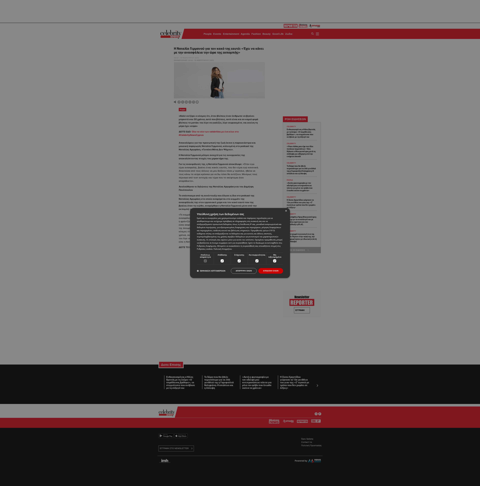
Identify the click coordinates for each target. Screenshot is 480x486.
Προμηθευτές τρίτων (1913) (263, 230)
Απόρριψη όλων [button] (244, 271)
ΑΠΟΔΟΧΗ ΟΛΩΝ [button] (270, 271)
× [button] (286, 211)
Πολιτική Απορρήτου (223, 249)
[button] (211, 271)
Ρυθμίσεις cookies (204, 249)
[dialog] (240, 243)
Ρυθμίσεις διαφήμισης (206, 246)
